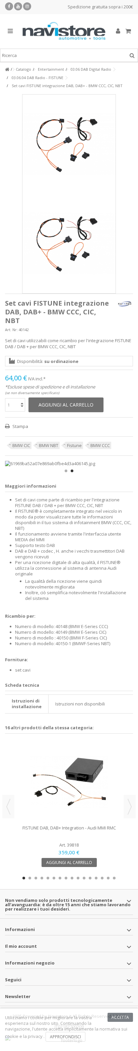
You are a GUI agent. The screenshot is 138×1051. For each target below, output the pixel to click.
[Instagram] (27, 6)
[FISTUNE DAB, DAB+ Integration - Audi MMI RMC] (69, 781)
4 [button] (42, 878)
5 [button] (48, 878)
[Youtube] (18, 6)
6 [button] (54, 878)
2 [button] (72, 471)
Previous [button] (8, 806)
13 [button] (96, 878)
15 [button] (108, 878)
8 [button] (66, 878)
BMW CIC (21, 445)
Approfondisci (65, 1037)
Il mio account (21, 946)
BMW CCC (100, 445)
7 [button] (60, 878)
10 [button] (78, 878)
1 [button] (66, 471)
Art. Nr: (11, 329)
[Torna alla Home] (7, 69)
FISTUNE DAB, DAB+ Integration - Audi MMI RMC (69, 828)
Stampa (19, 426)
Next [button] (130, 806)
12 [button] (90, 878)
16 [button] (114, 878)
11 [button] (84, 878)
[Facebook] (9, 6)
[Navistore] (64, 31)
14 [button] (102, 878)
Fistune (74, 445)
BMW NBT (48, 445)
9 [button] (72, 878)
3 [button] (35, 878)
